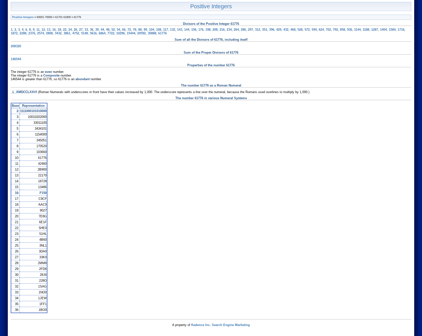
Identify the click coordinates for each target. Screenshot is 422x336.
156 (193, 29)
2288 (23, 33)
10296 (120, 33)
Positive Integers (211, 6)
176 (200, 29)
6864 (102, 33)
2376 (31, 33)
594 (314, 29)
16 (54, 29)
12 (43, 29)
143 (179, 29)
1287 (374, 29)
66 (124, 29)
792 (335, 29)
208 (215, 29)
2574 (40, 33)
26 (75, 29)
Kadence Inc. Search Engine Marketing (220, 325)
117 (165, 29)
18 (59, 29)
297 (250, 29)
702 (328, 29)
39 (97, 29)
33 (86, 29)
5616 (93, 33)
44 (102, 29)
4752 (75, 33)
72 (129, 29)
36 (91, 29)
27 (81, 29)
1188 (366, 29)
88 (140, 29)
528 (300, 29)
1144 (357, 29)
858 (342, 29)
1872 (14, 33)
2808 (49, 33)
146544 (16, 59)
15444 (131, 33)
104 (151, 29)
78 (134, 29)
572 (307, 29)
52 (113, 29)
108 (158, 29)
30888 (152, 33)
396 (271, 29)
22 (64, 29)
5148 (84, 33)
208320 (16, 46)
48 (107, 29)
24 (70, 29)
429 (278, 29)
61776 (162, 33)
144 (186, 29)
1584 (392, 29)
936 (349, 29)
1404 (383, 29)
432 (285, 29)
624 (321, 29)
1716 (401, 29)
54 (118, 29)
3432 (58, 33)
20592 (141, 33)
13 (48, 29)
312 (257, 29)
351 (264, 29)
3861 (66, 33)
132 (172, 29)
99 (145, 29)
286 (243, 29)
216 (222, 29)
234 (229, 29)
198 (208, 29)
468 (292, 29)
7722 (110, 33)
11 (38, 29)
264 (236, 29)
